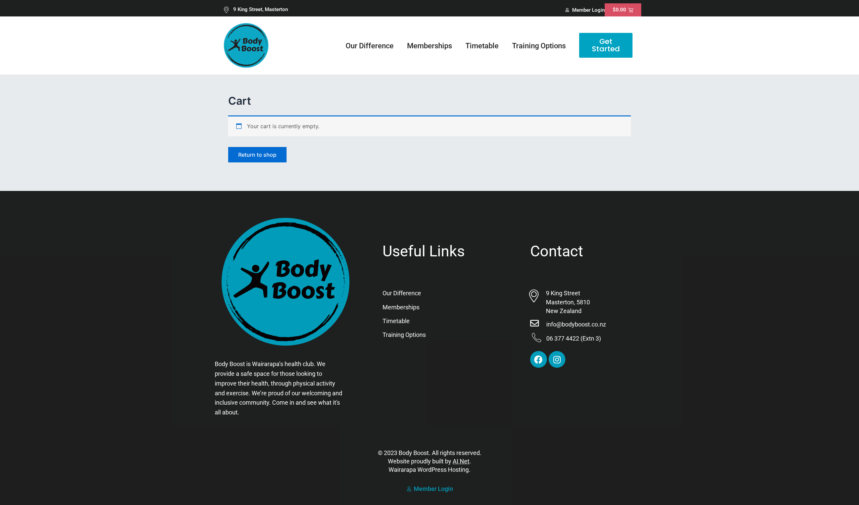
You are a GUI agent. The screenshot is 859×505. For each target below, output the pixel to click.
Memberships (429, 46)
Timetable (482, 46)
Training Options (539, 46)
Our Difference (370, 46)
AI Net (461, 461)
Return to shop (257, 154)
